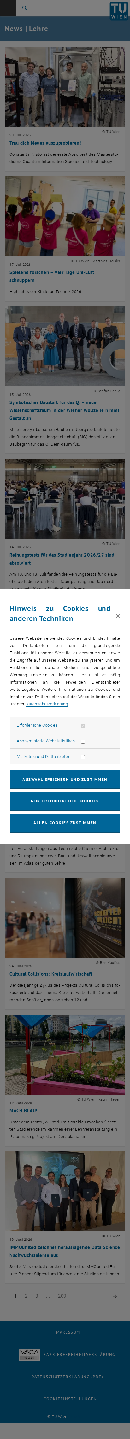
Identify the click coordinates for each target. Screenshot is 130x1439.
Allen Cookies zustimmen (64, 823)
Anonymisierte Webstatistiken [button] (46, 740)
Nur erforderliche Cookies (65, 801)
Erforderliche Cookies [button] (37, 725)
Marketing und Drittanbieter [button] (43, 756)
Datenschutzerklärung (47, 704)
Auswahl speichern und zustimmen (64, 779)
